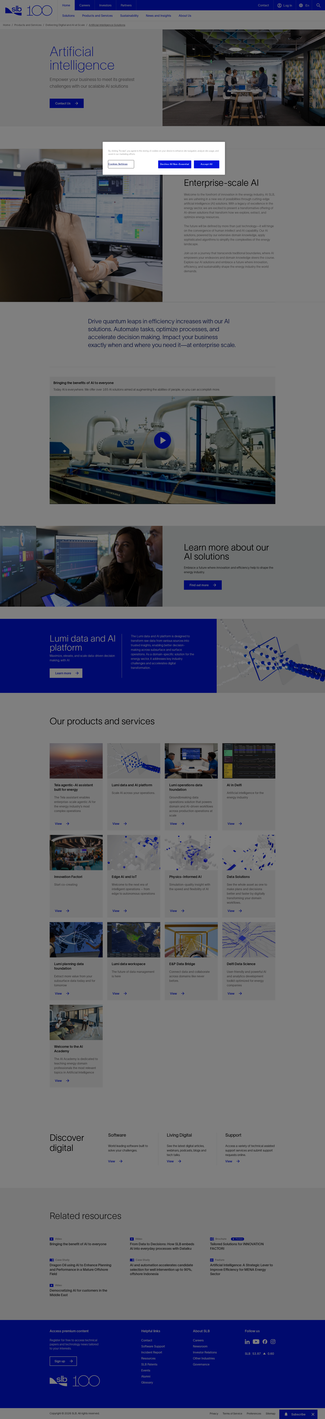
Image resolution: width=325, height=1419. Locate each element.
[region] (164, 158)
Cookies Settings (118, 164)
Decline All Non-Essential (174, 164)
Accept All (207, 164)
